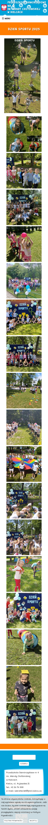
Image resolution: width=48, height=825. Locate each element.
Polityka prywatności (13, 821)
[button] (24, 118)
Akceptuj (33, 821)
